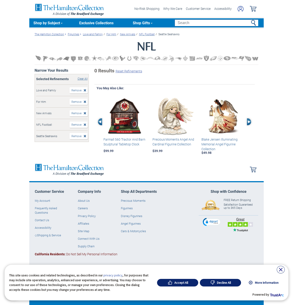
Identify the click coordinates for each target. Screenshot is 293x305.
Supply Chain (86, 246)
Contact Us (42, 220)
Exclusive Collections (96, 22)
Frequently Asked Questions (46, 210)
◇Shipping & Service (48, 235)
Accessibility (223, 8)
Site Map (83, 231)
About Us (84, 201)
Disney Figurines (131, 216)
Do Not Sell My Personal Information (76, 254)
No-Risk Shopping (147, 8)
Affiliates (83, 223)
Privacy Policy (87, 216)
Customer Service (198, 8)
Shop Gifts (141, 22)
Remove (76, 90)
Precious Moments (133, 201)
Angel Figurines (131, 223)
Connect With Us (89, 239)
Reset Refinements (129, 71)
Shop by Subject (46, 22)
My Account (42, 201)
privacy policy (112, 275)
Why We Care (172, 8)
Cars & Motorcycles (133, 231)
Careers (83, 208)
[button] (212, 221)
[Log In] (240, 9)
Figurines (127, 208)
